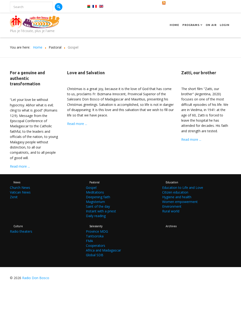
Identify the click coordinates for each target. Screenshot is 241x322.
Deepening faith (98, 197)
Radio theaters (21, 231)
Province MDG (97, 231)
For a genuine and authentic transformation (27, 78)
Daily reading (96, 216)
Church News (20, 187)
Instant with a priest (101, 211)
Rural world (170, 211)
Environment (171, 206)
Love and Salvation (86, 72)
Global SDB (94, 255)
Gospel (91, 187)
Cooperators (95, 245)
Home (174, 25)
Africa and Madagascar (103, 250)
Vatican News (20, 192)
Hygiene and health (176, 197)
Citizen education (175, 192)
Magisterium (95, 201)
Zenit (14, 197)
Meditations (95, 192)
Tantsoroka (95, 236)
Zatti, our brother (198, 72)
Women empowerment (180, 201)
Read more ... (20, 166)
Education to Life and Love (182, 187)
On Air (211, 25)
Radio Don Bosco (35, 278)
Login (224, 25)
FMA (89, 241)
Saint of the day (98, 206)
